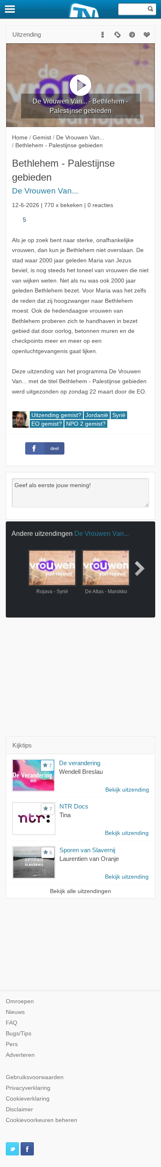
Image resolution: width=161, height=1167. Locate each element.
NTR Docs (73, 806)
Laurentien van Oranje (89, 858)
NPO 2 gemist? (86, 424)
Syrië (118, 415)
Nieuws (15, 1012)
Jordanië (96, 415)
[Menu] (10, 9)
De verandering (79, 762)
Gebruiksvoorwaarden (35, 1077)
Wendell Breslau (81, 771)
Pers (12, 1044)
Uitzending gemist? (56, 415)
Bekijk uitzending (127, 790)
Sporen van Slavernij (87, 849)
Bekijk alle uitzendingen (80, 891)
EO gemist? (46, 424)
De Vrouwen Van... (45, 190)
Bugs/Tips (18, 1033)
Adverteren (20, 1055)
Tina (65, 814)
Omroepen (20, 1001)
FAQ (11, 1023)
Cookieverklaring (28, 1099)
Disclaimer (19, 1109)
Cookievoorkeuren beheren (41, 1120)
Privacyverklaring (28, 1088)
